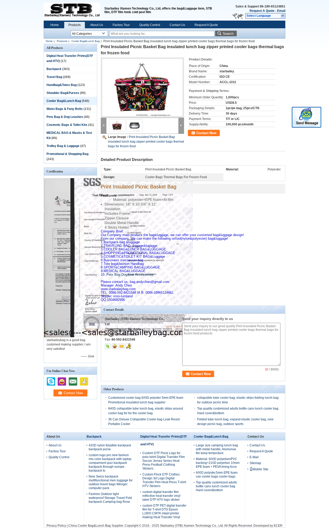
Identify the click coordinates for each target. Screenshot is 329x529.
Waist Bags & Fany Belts (65, 109)
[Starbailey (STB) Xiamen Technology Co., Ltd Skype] (108, 346)
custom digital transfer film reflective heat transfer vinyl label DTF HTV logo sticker (161, 495)
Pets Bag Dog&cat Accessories (127, 274)
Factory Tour (121, 25)
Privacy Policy (56, 525)
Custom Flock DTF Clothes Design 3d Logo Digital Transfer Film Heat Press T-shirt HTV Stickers (164, 480)
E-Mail (254, 457)
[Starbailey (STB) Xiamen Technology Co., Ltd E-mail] (121, 346)
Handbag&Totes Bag (62, 85)
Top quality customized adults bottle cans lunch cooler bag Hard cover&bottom (216, 486)
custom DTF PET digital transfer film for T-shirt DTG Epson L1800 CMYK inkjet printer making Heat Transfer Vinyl (164, 511)
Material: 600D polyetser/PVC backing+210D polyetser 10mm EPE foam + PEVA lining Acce (218, 463)
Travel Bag (54, 77)
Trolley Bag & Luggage (63, 146)
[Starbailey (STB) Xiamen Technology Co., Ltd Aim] (128, 346)
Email (281, 11)
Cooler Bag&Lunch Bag (85, 41)
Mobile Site (260, 469)
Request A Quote (262, 11)
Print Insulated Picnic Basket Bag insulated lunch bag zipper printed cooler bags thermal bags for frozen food (146, 141)
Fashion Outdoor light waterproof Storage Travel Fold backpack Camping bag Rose (110, 498)
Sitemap (255, 463)
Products (74, 25)
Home (54, 25)
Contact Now (206, 133)
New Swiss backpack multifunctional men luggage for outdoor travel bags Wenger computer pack (111, 482)
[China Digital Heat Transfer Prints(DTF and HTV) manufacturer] (72, 10)
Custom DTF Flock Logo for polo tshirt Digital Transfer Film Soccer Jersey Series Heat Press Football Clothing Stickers (163, 460)
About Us (96, 25)
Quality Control (149, 25)
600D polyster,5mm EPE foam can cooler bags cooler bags (216, 474)
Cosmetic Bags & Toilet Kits (67, 125)
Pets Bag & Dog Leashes (65, 117)
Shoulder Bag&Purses (63, 93)
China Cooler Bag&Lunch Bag (89, 525)
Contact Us (177, 25)
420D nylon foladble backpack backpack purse (110, 447)
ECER (278, 525)
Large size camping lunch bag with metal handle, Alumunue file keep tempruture (217, 449)
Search (228, 34)
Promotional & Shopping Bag (67, 154)
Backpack (54, 69)
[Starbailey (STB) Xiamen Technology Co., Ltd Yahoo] (114, 346)
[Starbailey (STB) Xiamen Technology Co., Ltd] (283, 16)
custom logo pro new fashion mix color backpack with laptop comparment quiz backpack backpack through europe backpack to (110, 462)
